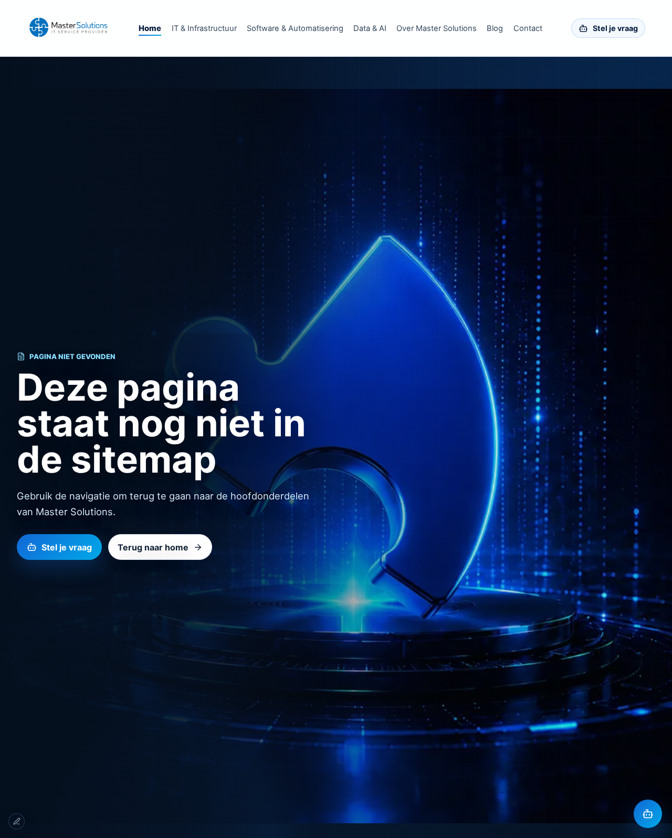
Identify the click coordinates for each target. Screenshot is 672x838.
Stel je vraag (615, 28)
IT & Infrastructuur (204, 28)
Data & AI (369, 28)
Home (150, 28)
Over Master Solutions (436, 28)
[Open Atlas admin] (16, 821)
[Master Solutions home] (68, 28)
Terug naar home (153, 547)
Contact (527, 28)
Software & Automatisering (295, 28)
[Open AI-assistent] (648, 814)
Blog (495, 28)
